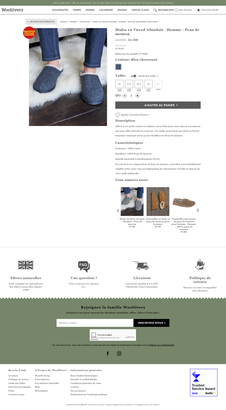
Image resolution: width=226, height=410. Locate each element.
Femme (77, 10)
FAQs (11, 391)
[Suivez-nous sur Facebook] (107, 353)
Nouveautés (60, 10)
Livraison (13, 375)
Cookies (75, 387)
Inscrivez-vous (150, 323)
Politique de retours (18, 379)
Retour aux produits (42, 21)
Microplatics (41, 391)
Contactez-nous (16, 394)
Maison (122, 10)
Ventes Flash (140, 10)
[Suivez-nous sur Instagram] (118, 353)
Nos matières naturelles (47, 383)
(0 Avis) (119, 48)
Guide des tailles (16, 383)
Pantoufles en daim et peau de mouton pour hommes (158, 221)
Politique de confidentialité (161, 345)
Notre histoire (42, 379)
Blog (37, 387)
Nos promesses (78, 391)
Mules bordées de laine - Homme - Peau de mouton (132, 221)
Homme (90, 10)
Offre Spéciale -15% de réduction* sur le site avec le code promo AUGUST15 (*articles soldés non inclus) (113, 3)
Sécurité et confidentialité (84, 379)
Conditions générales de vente (86, 383)
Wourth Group (42, 375)
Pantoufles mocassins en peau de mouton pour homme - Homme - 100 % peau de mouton (184, 224)
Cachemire (106, 10)
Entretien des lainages (19, 387)
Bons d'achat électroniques (84, 375)
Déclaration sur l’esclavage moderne (89, 394)
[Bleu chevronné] (118, 66)
